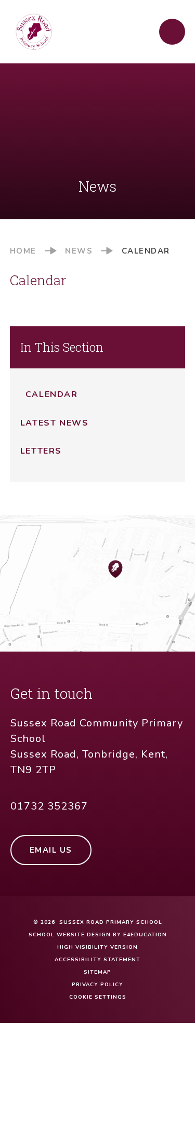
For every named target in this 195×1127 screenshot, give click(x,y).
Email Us (51, 850)
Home (23, 251)
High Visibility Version (97, 947)
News (79, 251)
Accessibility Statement (97, 959)
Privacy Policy (97, 984)
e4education (145, 934)
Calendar (146, 251)
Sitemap (97, 972)
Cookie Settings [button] (97, 997)
